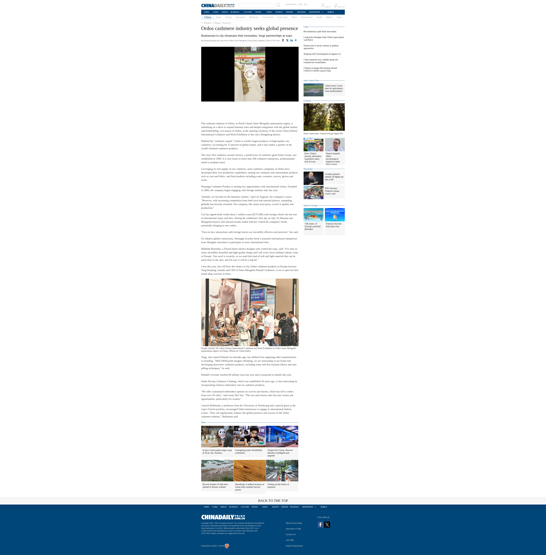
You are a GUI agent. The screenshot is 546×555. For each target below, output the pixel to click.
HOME (206, 12)
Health (319, 17)
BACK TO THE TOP (273, 501)
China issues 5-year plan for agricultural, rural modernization (334, 88)
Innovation (240, 17)
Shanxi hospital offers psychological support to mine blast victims (333, 158)
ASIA (300, 4)
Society (228, 17)
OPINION (289, 12)
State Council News (311, 80)
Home (207, 22)
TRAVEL (258, 12)
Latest (306, 27)
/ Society (226, 22)
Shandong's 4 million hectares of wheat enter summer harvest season (249, 487)
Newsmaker (308, 169)
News (218, 17)
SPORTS (279, 12)
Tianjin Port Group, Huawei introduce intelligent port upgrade (280, 453)
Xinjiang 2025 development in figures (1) (322, 54)
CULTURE (248, 12)
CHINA (215, 12)
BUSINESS (235, 12)
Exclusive (307, 101)
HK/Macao (253, 17)
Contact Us (291, 534)
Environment (306, 17)
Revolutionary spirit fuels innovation (320, 31)
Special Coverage (311, 205)
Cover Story (282, 17)
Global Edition (291, 4)
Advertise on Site (293, 529)
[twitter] (287, 40)
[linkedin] (291, 40)
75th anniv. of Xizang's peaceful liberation (312, 226)
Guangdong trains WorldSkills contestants (248, 451)
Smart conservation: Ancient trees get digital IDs (323, 133)
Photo (294, 17)
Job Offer (290, 540)
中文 (305, 4)
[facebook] (283, 40)
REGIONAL (301, 12)
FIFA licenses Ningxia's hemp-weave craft (332, 191)
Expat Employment (294, 546)
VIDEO (269, 12)
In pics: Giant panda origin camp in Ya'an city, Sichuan (217, 451)
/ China (216, 22)
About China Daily (294, 523)
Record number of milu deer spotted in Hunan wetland (215, 485)
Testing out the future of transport (278, 485)
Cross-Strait (267, 17)
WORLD (225, 12)
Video (339, 17)
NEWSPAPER (314, 12)
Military (329, 17)
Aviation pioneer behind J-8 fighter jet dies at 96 (334, 177)
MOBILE (331, 12)
